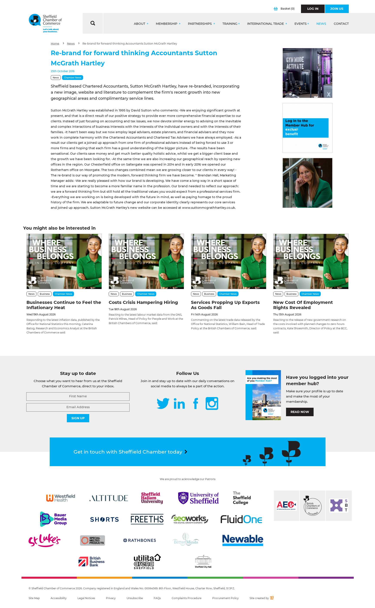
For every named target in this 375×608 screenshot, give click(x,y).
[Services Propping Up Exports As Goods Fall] (228, 261)
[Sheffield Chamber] (45, 23)
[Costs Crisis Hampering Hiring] (146, 261)
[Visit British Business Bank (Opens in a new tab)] (92, 561)
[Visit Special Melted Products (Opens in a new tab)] (92, 540)
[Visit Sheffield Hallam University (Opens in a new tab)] (152, 498)
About (140, 24)
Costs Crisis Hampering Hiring (143, 302)
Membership (167, 24)
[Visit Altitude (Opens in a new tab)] (108, 498)
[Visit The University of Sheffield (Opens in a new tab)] (199, 498)
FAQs (157, 598)
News (321, 24)
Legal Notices (86, 598)
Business (45, 294)
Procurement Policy (225, 598)
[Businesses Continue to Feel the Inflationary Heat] (64, 261)
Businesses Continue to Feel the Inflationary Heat (63, 305)
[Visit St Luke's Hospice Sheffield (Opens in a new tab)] (44, 540)
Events (300, 24)
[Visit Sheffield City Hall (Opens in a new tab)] (203, 561)
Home (55, 43)
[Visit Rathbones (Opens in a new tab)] (139, 540)
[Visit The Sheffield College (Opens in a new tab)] (242, 498)
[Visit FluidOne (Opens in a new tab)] (241, 519)
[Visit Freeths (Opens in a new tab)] (147, 519)
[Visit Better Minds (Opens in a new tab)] (187, 540)
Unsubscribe (135, 598)
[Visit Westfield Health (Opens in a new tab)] (60, 498)
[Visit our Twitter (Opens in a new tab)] (163, 404)
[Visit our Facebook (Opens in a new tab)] (195, 404)
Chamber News (72, 77)
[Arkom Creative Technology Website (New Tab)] (272, 598)
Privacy (111, 598)
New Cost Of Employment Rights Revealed (303, 305)
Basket (287, 8)
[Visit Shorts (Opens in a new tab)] (104, 519)
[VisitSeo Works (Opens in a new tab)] (190, 519)
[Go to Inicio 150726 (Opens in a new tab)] (307, 183)
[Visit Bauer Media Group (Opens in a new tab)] (53, 519)
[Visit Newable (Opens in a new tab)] (242, 540)
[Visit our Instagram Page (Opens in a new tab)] (212, 404)
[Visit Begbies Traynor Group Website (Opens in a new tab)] (312, 505)
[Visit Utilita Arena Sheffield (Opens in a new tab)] (147, 561)
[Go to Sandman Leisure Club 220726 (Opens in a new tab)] (307, 73)
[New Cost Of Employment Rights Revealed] (310, 261)
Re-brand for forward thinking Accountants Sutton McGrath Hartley (129, 43)
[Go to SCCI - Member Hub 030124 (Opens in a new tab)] (307, 128)
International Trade (266, 24)
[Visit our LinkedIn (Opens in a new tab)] (179, 404)
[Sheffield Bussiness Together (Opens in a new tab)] (339, 505)
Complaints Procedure (186, 598)
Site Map (34, 598)
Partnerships (200, 24)
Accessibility (59, 598)
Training (229, 24)
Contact (341, 24)
